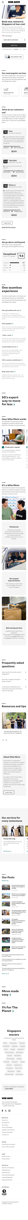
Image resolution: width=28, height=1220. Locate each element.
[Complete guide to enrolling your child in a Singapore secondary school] (6, 940)
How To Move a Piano (8, 1147)
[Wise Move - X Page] (6, 1111)
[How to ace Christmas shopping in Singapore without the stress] (6, 932)
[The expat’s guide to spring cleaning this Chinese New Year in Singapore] (6, 913)
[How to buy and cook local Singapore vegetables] (6, 949)
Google (14, 636)
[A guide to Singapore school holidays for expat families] (6, 904)
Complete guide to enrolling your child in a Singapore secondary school (18, 940)
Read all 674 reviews (9, 227)
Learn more (8, 792)
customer (17, 634)
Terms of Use (6, 1156)
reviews (13, 256)
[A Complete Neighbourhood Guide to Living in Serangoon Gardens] (6, 922)
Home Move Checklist (8, 1144)
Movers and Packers (8, 1167)
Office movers (6, 1170)
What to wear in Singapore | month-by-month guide (19, 894)
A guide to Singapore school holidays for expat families (18, 903)
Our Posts (5, 1125)
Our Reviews (5, 1122)
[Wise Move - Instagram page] (9, 1111)
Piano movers (6, 1172)
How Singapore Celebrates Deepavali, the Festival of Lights (13, 955)
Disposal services (7, 1180)
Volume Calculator (7, 1132)
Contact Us (5, 1134)
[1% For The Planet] (14, 1192)
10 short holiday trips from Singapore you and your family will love (14, 960)
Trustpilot (8, 638)
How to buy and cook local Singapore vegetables (19, 947)
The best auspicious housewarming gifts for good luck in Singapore (13, 969)
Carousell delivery (7, 1177)
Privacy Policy (6, 1159)
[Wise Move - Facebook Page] (2, 1111)
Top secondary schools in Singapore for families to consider (18, 887)
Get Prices (6, 851)
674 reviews (8, 35)
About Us (5, 1120)
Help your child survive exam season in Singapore (12, 964)
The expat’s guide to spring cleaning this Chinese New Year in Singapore (19, 912)
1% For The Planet (7, 1127)
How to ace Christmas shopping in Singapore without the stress (18, 931)
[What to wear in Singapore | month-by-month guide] (6, 896)
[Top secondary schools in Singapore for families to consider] (6, 888)
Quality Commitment (8, 1130)
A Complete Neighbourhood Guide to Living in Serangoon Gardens (18, 921)
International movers (8, 1175)
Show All (5, 880)
